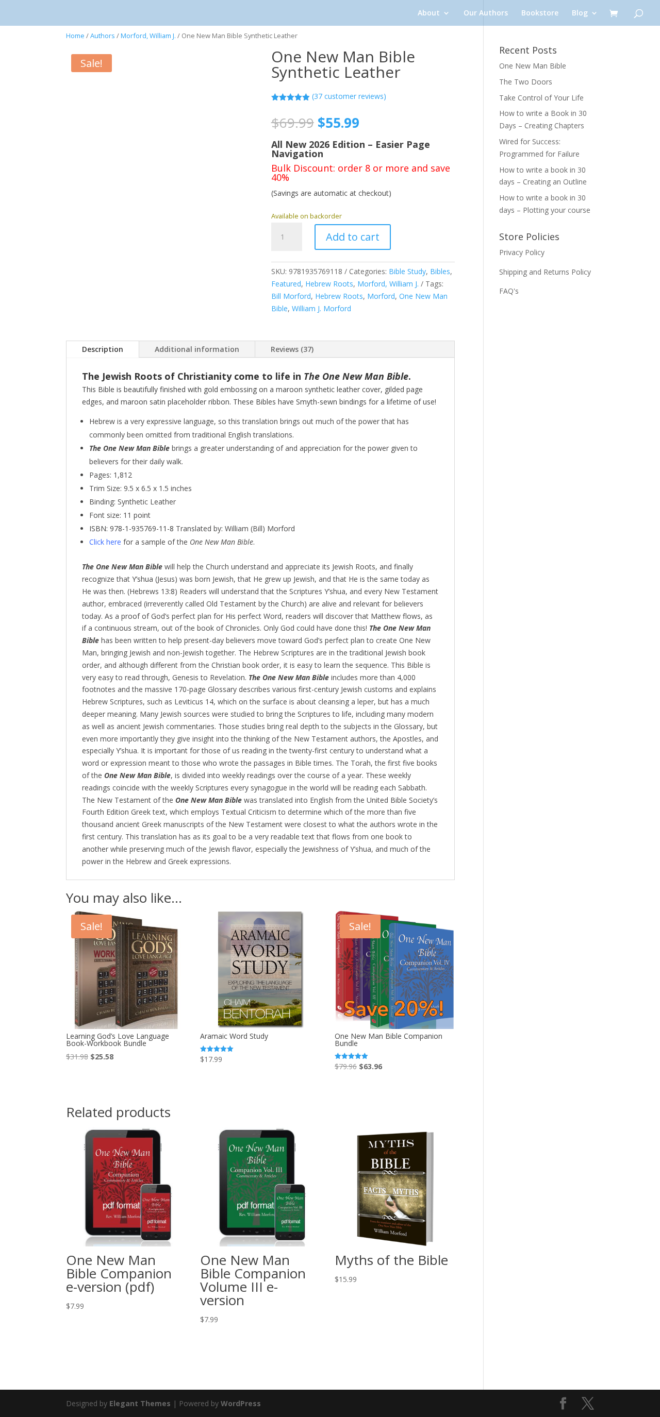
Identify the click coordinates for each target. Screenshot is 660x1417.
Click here (105, 542)
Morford (381, 296)
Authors (102, 35)
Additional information (197, 349)
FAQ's (509, 291)
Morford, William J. (148, 35)
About (429, 13)
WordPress (241, 1403)
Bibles (440, 271)
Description (102, 349)
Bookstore (539, 13)
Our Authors (486, 13)
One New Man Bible (532, 66)
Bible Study (407, 271)
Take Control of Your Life (541, 98)
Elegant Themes (140, 1403)
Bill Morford (291, 296)
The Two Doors (525, 82)
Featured (286, 284)
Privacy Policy (521, 252)
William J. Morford (321, 308)
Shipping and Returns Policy (545, 272)
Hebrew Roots (329, 284)
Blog (580, 13)
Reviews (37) (292, 349)
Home (75, 35)
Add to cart (353, 237)
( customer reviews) (349, 96)
